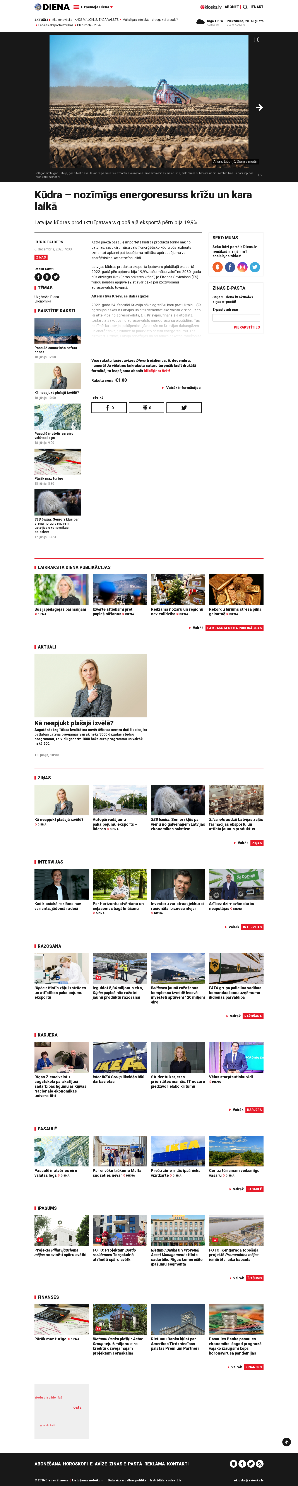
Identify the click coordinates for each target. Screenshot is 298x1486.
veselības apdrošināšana (59, 1415)
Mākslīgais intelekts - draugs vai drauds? (150, 19)
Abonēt (232, 7)
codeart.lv (173, 1480)
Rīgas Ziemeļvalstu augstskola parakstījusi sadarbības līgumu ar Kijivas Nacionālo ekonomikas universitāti (60, 1086)
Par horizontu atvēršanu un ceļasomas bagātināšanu (118, 908)
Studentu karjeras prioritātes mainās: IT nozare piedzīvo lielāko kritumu (178, 1082)
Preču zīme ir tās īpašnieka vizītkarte (175, 1173)
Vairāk (198, 628)
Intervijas (50, 862)
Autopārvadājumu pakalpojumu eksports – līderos (115, 824)
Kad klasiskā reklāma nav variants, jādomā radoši (57, 906)
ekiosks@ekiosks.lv (249, 1480)
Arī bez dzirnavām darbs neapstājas (231, 906)
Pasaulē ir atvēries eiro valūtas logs (54, 436)
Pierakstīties (247, 327)
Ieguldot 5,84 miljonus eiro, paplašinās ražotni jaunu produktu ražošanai (118, 993)
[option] (149, 108)
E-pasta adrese (225, 310)
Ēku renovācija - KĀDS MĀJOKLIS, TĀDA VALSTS (85, 19)
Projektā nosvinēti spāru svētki (60, 1252)
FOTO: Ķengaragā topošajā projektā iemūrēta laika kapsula (234, 1255)
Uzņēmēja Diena (46, 297)
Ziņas (41, 257)
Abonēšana (47, 1464)
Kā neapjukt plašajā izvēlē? (56, 393)
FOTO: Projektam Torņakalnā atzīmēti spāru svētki (114, 1255)
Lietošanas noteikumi (88, 1480)
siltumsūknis (72, 1428)
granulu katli (47, 1425)
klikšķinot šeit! (157, 371)
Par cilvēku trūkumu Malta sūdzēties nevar (117, 1173)
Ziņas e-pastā (125, 1464)
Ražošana (49, 946)
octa (77, 1407)
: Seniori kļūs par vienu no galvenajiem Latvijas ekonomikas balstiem (56, 525)
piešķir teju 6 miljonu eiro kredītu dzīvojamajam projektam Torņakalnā (118, 1346)
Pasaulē (47, 1128)
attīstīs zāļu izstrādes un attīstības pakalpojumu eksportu (60, 993)
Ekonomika (42, 301)
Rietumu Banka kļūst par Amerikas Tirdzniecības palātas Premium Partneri (175, 1344)
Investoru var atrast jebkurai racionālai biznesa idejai (177, 908)
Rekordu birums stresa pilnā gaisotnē (235, 611)
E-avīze (98, 1464)
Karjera (48, 1035)
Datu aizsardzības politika (127, 1480)
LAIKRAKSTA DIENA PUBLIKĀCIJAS (74, 567)
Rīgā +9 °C (215, 21)
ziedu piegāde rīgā (48, 1397)
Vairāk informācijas (183, 387)
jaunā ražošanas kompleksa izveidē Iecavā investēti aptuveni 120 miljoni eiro (178, 995)
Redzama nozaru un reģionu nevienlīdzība (177, 611)
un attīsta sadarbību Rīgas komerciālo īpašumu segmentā (177, 1257)
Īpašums (47, 1208)
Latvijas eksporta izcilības (55, 25)
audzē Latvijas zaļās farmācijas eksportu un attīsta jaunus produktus (236, 824)
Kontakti (178, 1464)
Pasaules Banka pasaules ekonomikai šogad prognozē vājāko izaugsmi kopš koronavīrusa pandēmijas (235, 1346)
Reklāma (154, 1464)
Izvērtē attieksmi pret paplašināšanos (113, 611)
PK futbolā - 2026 (89, 25)
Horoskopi (75, 1464)
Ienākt (257, 7)
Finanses (48, 1297)
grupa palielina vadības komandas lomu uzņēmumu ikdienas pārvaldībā (235, 993)
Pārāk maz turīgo (48, 478)
